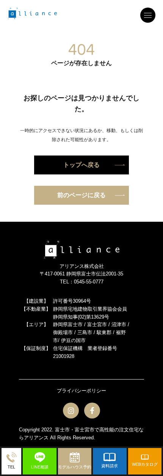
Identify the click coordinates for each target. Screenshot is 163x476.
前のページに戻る (81, 195)
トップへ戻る (81, 165)
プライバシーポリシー (81, 391)
